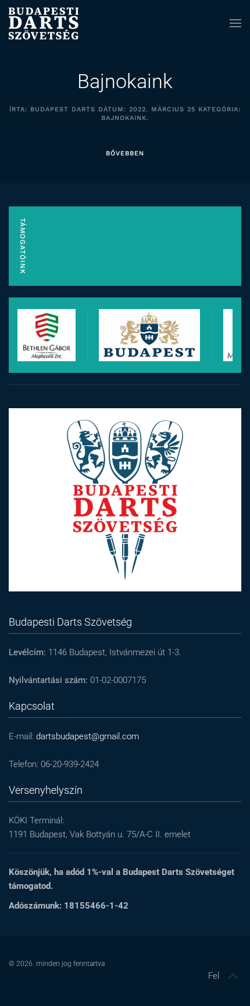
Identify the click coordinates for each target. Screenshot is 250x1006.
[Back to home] (43, 23)
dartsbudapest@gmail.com (87, 736)
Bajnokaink (125, 81)
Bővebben (125, 153)
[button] (235, 23)
